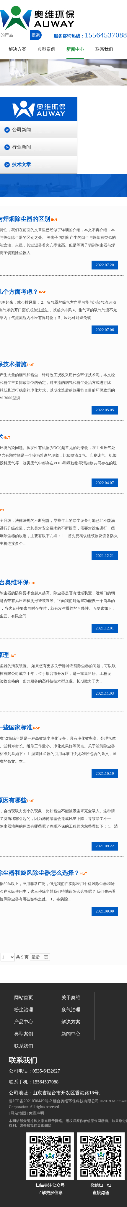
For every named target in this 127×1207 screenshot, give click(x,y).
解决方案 (17, 49)
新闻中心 (75, 49)
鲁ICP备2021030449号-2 (30, 1101)
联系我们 (104, 49)
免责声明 (36, 1113)
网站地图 (18, 1113)
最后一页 (40, 957)
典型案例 (46, 49)
